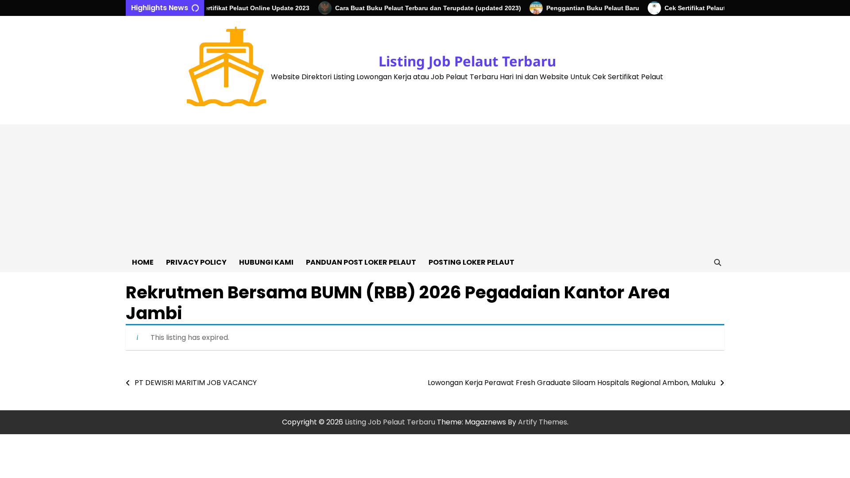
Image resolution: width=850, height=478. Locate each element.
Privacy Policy (196, 262)
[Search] (717, 262)
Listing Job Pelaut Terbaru (467, 61)
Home (143, 262)
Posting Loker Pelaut (471, 262)
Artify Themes (542, 422)
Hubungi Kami (266, 262)
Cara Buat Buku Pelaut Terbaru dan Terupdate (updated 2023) (421, 8)
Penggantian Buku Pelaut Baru (586, 8)
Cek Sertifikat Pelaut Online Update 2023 (242, 8)
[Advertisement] (425, 186)
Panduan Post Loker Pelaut (361, 262)
